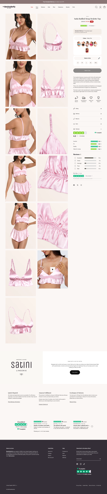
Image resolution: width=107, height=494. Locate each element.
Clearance (60, 7)
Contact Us (65, 451)
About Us (50, 451)
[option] (53, 2)
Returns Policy (73, 401)
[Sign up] (100, 459)
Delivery (77, 113)
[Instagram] (80, 463)
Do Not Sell (98, 485)
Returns (77, 118)
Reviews (77, 129)
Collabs (49, 453)
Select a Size (87, 58)
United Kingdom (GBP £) (11, 485)
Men (54, 7)
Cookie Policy (85, 485)
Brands (67, 7)
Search (49, 455)
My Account (51, 457)
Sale (32, 7)
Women (43, 7)
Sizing (76, 108)
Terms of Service (92, 485)
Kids (49, 7)
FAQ (73, 7)
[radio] (79, 44)
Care (76, 123)
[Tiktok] (84, 463)
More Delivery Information (14, 401)
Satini (87, 16)
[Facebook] (77, 463)
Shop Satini (75, 372)
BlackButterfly (12, 489)
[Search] (96, 7)
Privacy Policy (79, 485)
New (37, 7)
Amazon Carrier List (43, 404)
